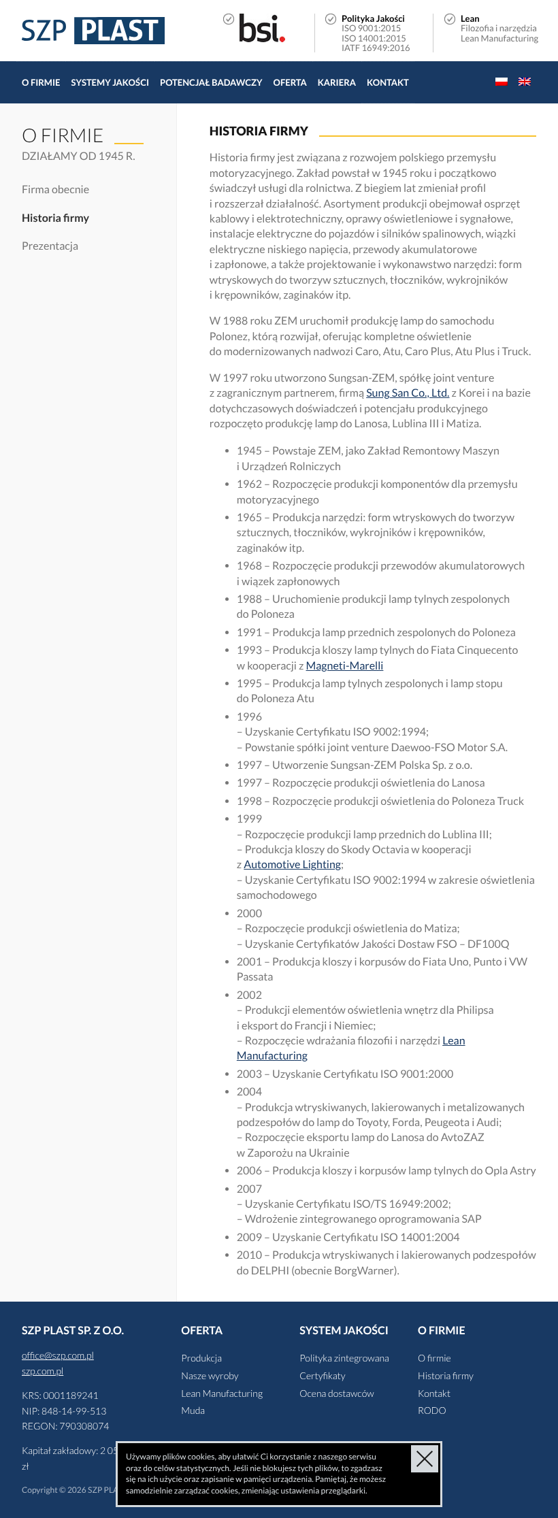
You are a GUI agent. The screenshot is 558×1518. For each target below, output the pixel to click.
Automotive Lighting (292, 864)
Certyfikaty (322, 1375)
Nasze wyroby (209, 1375)
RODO (432, 1410)
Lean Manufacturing (222, 1393)
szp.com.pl (42, 1370)
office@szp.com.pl (58, 1355)
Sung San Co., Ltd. (407, 392)
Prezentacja (50, 246)
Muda (193, 1410)
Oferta (290, 82)
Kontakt (388, 82)
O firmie (41, 82)
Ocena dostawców (336, 1393)
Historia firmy (55, 218)
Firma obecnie (55, 189)
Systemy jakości (110, 82)
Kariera (337, 82)
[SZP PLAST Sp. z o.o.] (93, 30)
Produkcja (201, 1358)
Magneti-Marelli (345, 665)
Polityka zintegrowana (344, 1358)
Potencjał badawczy (211, 82)
